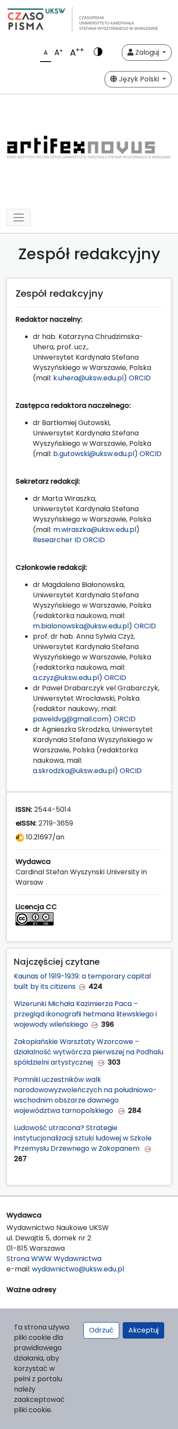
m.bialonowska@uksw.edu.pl (81, 626)
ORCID (140, 378)
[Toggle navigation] (18, 217)
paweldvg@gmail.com (70, 719)
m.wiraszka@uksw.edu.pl (94, 529)
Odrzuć (101, 1330)
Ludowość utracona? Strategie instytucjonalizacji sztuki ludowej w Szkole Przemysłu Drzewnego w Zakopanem (83, 1138)
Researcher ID (57, 540)
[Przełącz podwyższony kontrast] (98, 52)
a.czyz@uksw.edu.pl (66, 678)
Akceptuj (143, 1330)
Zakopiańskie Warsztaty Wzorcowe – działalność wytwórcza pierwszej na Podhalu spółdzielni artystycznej (88, 1052)
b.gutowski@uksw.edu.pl (93, 454)
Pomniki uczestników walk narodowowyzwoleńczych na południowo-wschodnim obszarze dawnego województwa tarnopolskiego (85, 1095)
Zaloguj (147, 52)
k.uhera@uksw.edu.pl (88, 378)
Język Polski (139, 79)
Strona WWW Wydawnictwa (54, 1259)
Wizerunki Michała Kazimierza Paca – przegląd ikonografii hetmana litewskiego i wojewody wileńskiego (85, 1014)
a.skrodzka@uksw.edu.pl (73, 771)
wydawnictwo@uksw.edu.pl (78, 1269)
